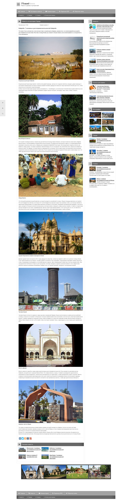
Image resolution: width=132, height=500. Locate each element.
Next (108, 472)
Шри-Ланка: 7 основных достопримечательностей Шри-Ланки (56, 457)
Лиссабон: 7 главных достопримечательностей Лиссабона (104, 152)
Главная (22, 11)
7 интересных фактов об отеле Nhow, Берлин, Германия (105, 96)
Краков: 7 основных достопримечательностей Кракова (104, 140)
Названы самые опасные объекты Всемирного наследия (105, 60)
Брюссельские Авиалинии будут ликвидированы (105, 70)
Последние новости (36, 11)
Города (30, 15)
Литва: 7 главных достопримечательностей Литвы (105, 179)
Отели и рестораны (50, 15)
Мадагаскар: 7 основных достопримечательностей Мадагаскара (34, 449)
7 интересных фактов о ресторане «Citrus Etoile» (103, 87)
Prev (21, 472)
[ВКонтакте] (20, 438)
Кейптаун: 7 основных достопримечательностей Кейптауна (56, 449)
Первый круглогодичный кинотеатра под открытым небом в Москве (105, 38)
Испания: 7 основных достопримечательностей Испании (104, 169)
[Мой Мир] (28, 438)
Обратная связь (79, 11)
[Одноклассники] (25, 438)
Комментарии (51, 11)
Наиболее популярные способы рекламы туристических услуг (105, 25)
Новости (21, 15)
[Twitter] (23, 438)
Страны (38, 15)
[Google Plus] (30, 438)
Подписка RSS (65, 11)
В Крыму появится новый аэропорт (103, 50)
